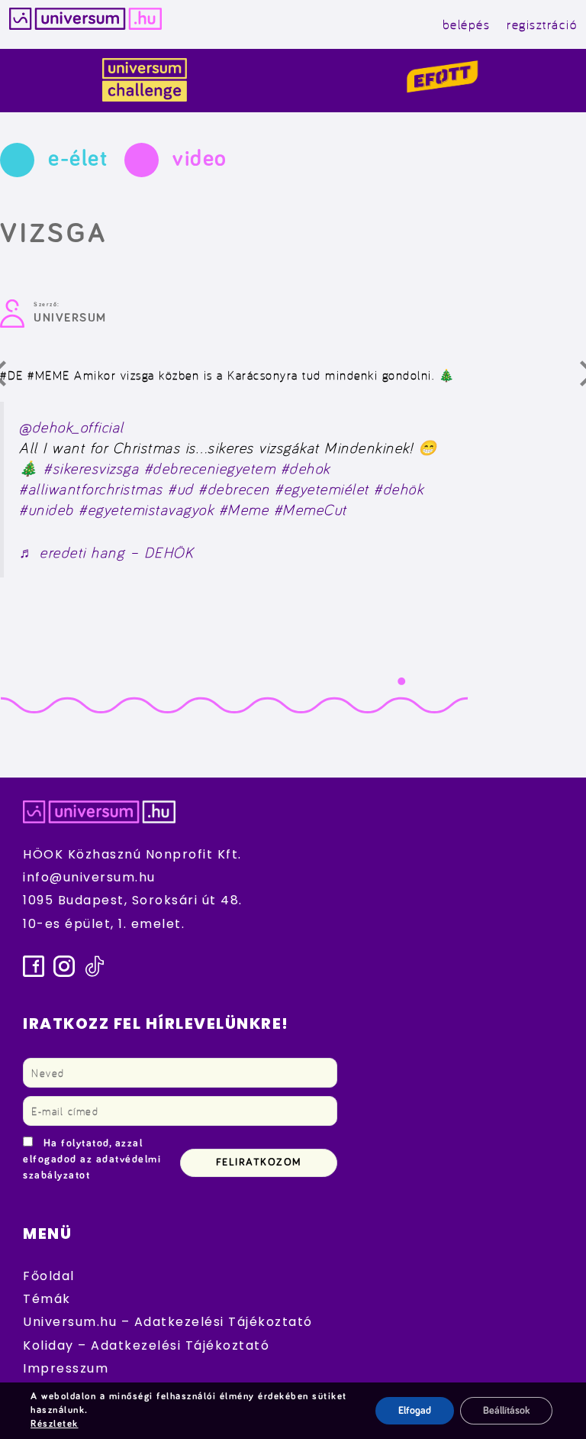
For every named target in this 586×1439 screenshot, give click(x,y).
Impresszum (65, 1368)
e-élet (78, 158)
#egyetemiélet (322, 489)
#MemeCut (310, 509)
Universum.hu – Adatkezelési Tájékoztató (168, 1322)
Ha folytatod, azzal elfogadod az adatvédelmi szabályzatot (92, 1159)
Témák (47, 1299)
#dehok (305, 468)
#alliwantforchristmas (91, 489)
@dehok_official (71, 427)
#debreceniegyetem (210, 468)
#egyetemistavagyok (146, 509)
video (199, 158)
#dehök (398, 489)
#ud (181, 489)
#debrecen (234, 489)
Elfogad (414, 1410)
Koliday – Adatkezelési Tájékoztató (146, 1345)
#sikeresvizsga (91, 468)
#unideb (46, 509)
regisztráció (542, 24)
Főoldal (49, 1276)
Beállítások (506, 1410)
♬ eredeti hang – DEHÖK (106, 552)
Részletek (55, 1424)
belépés (467, 24)
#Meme (244, 509)
